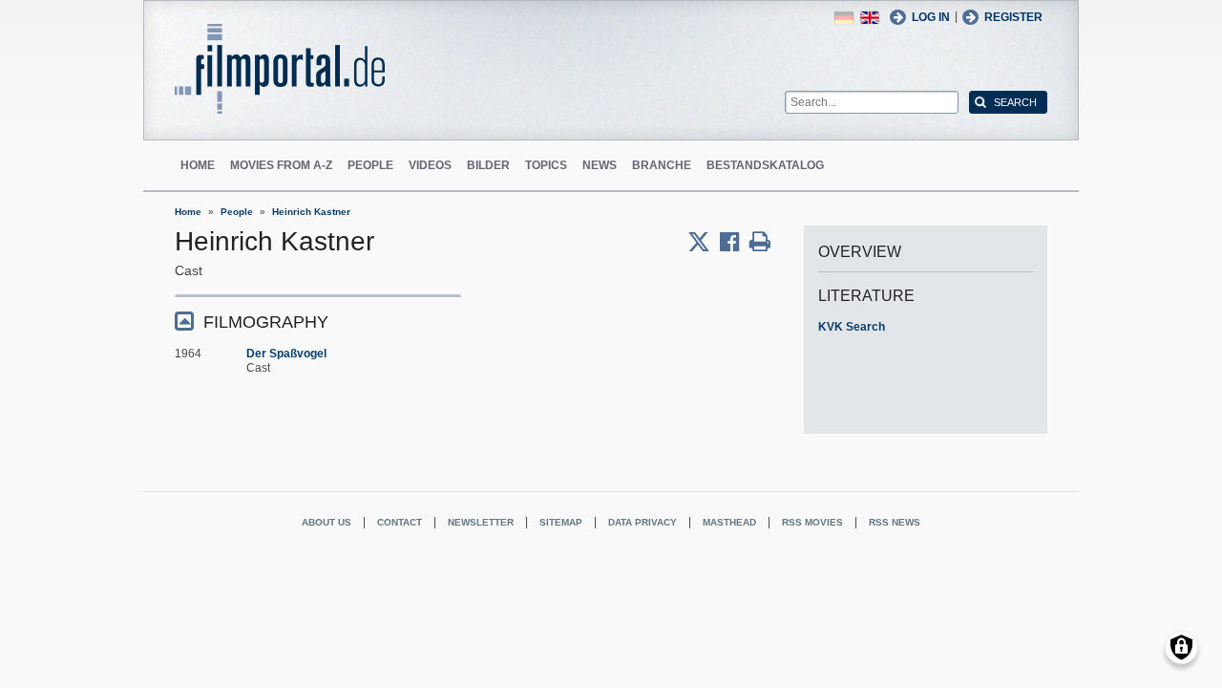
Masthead (729, 522)
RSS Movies (812, 522)
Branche (661, 165)
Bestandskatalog (765, 165)
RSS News (894, 522)
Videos (430, 165)
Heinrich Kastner (311, 211)
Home (197, 165)
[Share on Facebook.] (734, 241)
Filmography (265, 322)
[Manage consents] (1181, 647)
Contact (399, 522)
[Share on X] (703, 241)
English (869, 18)
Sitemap (560, 522)
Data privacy (642, 522)
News (599, 165)
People (370, 165)
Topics (546, 165)
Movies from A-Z (281, 165)
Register (1013, 17)
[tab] (318, 320)
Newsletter (481, 522)
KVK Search (851, 326)
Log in (931, 17)
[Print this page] (759, 241)
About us (326, 522)
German (843, 18)
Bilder (488, 165)
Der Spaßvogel (286, 353)
